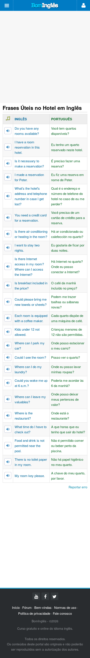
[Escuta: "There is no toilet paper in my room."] (7, 461)
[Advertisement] (45, 57)
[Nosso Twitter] (54, 596)
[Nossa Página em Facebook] (45, 596)
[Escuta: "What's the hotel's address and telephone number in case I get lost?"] (7, 196)
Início (16, 607)
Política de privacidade (34, 613)
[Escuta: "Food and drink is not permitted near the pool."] (7, 445)
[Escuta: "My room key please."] (7, 475)
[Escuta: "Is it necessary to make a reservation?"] (7, 163)
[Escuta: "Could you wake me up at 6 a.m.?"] (7, 382)
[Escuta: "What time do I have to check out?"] (7, 429)
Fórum (27, 607)
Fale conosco (62, 613)
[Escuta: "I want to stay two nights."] (7, 247)
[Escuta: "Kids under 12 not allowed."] (7, 331)
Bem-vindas (43, 607)
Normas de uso (65, 607)
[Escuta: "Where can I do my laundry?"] (7, 369)
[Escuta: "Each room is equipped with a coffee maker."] (7, 318)
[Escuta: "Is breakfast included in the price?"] (7, 285)
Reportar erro (78, 487)
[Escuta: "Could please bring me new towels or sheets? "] (7, 301)
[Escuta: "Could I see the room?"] (7, 357)
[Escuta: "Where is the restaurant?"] (7, 415)
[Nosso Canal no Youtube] (36, 596)
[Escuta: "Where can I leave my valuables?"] (7, 399)
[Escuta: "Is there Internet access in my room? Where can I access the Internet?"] (7, 266)
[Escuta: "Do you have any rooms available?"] (7, 130)
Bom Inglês (45, 6)
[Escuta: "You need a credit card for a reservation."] (7, 217)
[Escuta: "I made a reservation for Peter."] (7, 177)
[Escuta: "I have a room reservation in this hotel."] (7, 147)
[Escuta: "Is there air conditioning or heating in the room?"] (7, 233)
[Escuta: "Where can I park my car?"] (7, 345)
